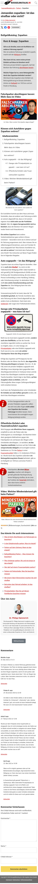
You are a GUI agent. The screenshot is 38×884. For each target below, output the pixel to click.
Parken (18, 8)
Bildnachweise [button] (19, 641)
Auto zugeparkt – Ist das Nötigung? (18, 159)
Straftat (15, 267)
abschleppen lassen (26, 68)
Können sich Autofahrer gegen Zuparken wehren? (19, 153)
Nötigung (17, 55)
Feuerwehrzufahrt (7, 453)
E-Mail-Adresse (6, 857)
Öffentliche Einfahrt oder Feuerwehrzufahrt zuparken (20, 173)
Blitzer (26, 469)
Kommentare (15, 27)
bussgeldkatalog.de (8, 8)
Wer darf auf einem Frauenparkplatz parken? (20, 567)
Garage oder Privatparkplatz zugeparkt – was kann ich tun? (20, 165)
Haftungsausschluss (26, 880)
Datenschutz (16, 880)
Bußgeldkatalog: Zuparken (14, 139)
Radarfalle (23, 480)
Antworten (4, 683)
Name (3, 846)
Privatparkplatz (6, 348)
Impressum (9, 880)
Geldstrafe (4, 304)
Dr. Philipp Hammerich (9, 20)
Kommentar (5, 818)
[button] (2, 27)
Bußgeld (14, 83)
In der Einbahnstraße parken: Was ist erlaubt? (20, 543)
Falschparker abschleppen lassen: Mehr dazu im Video (17, 145)
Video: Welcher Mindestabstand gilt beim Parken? (18, 181)
